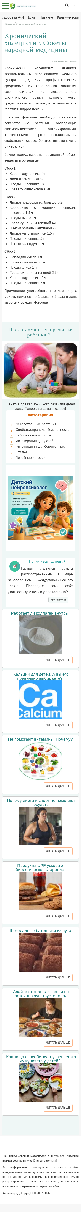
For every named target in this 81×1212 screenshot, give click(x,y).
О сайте (11, 1147)
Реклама (41, 1152)
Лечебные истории (31, 458)
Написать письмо (33, 1147)
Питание (46, 17)
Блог (31, 17)
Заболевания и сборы (33, 435)
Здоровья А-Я (13, 17)
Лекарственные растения (36, 424)
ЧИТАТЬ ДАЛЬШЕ (58, 660)
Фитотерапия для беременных (40, 446)
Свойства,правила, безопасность (42, 430)
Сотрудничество (63, 1147)
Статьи (21, 452)
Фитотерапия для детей (34, 441)
